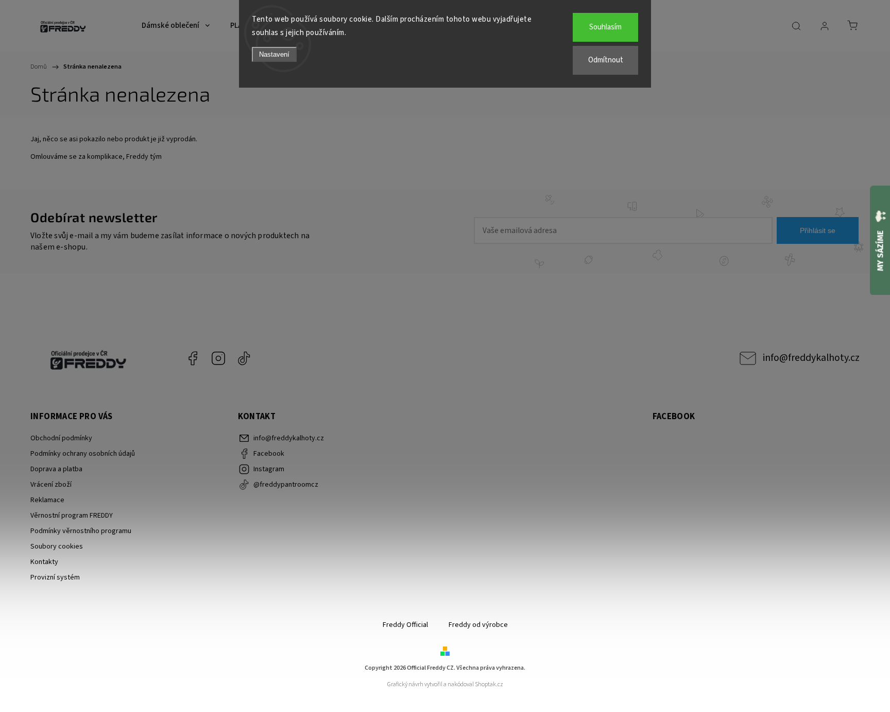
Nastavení (274, 54)
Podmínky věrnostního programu (80, 531)
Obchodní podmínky (61, 438)
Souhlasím (605, 27)
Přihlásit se (817, 230)
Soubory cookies (56, 546)
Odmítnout (605, 60)
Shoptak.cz (489, 684)
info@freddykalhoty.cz (811, 358)
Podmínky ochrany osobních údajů (82, 454)
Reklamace (47, 500)
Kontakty (44, 562)
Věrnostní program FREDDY (71, 515)
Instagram (218, 358)
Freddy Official (405, 625)
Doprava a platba (56, 469)
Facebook (192, 358)
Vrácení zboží (51, 484)
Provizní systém (55, 577)
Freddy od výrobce (478, 625)
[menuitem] (176, 26)
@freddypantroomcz (244, 358)
